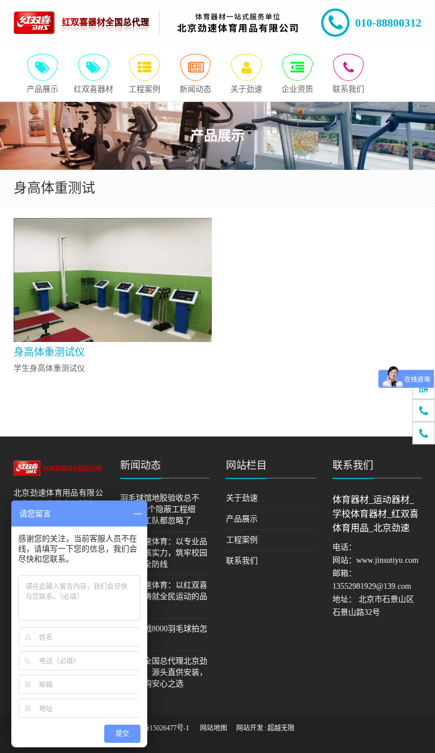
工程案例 (242, 540)
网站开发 (249, 728)
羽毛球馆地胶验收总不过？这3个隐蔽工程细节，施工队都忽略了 (159, 509)
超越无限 (281, 728)
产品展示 (242, 519)
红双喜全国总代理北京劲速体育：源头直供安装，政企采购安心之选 (163, 672)
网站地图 (213, 728)
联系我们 (242, 561)
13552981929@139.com (371, 586)
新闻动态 (140, 465)
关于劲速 (242, 498)
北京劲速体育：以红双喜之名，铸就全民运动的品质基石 (163, 596)
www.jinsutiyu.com (387, 560)
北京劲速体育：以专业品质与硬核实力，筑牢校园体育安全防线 (163, 552)
